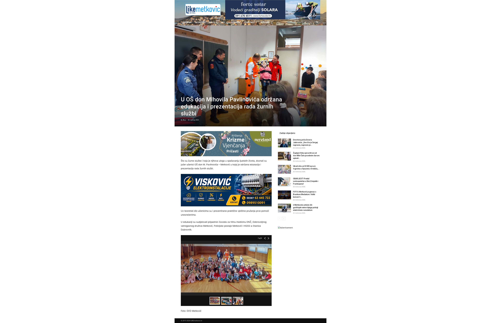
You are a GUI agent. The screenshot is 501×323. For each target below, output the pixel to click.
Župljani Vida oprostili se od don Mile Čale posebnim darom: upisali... (306, 155)
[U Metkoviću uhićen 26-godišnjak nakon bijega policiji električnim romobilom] (284, 208)
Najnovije (200, 22)
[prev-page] (279, 218)
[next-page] (283, 218)
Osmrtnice (249, 22)
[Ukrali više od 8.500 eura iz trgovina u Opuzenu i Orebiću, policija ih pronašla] (284, 169)
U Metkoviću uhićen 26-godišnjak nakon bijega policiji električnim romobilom (305, 207)
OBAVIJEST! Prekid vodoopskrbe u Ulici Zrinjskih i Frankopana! (305, 181)
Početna (187, 22)
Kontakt (265, 22)
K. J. (184, 120)
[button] (317, 22)
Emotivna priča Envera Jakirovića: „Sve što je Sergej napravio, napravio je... (305, 142)
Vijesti (212, 22)
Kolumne (235, 22)
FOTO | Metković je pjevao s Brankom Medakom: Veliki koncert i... (304, 194)
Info (223, 22)
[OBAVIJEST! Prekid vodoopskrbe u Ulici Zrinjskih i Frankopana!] (284, 181)
